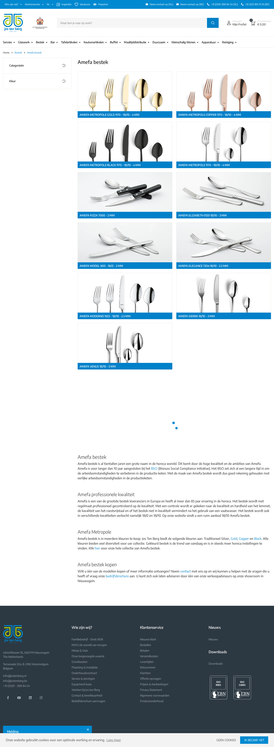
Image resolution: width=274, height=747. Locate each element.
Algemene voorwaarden (154, 695)
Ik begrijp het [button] (254, 740)
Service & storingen (83, 678)
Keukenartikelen (94, 42)
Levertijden (147, 661)
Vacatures (85, 4)
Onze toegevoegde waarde (88, 656)
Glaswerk (24, 42)
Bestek (40, 42)
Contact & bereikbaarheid (87, 695)
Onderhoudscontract (84, 673)
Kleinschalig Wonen (183, 42)
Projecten (103, 4)
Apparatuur (209, 42)
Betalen (144, 650)
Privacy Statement (151, 689)
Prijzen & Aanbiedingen (154, 684)
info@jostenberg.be (15, 680)
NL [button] (48, 4)
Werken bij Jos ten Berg (86, 689)
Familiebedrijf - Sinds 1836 (87, 639)
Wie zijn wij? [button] (12, 4)
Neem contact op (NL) (161, 4)
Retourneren (147, 667)
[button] (235, 22)
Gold (234, 539)
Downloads (216, 663)
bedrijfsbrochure (117, 576)
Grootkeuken (79, 661)
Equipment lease (82, 684)
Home (6, 52)
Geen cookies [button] (226, 740)
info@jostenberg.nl (14, 675)
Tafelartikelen (69, 42)
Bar (53, 42)
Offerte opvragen (150, 678)
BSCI (154, 468)
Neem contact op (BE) (192, 4)
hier (97, 548)
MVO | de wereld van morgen (89, 645)
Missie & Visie (80, 650)
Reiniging (227, 42)
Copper (244, 539)
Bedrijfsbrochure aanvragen (88, 701)
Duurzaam (158, 42)
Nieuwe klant (148, 639)
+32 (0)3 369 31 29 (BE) (257, 4)
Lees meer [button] (114, 740)
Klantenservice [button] (33, 4)
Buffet (114, 42)
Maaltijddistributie (135, 42)
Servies (7, 42)
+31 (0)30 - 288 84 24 (16, 685)
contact (185, 571)
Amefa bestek (34, 52)
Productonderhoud (151, 701)
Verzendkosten (149, 656)
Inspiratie (66, 4)
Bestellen (145, 645)
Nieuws (213, 639)
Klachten (145, 673)
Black (257, 539)
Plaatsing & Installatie (85, 667)
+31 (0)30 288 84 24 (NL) (224, 4)
